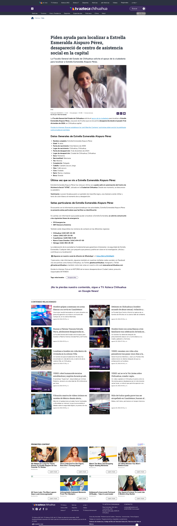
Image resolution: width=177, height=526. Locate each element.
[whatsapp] (46, 509)
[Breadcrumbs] (33, 18)
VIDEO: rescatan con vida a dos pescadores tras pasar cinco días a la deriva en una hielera (127, 352)
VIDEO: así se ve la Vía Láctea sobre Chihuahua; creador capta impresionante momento (126, 374)
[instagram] (36, 510)
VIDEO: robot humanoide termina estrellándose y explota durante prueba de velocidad (70, 374)
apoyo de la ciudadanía (100, 118)
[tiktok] (40, 510)
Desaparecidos (72, 277)
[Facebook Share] (124, 113)
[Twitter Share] (118, 113)
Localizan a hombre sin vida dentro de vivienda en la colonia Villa (69, 352)
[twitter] (33, 510)
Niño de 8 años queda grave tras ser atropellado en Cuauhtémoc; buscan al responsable (127, 397)
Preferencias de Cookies (108, 516)
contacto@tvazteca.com (131, 507)
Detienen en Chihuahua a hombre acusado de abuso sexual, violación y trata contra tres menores (127, 308)
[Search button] (144, 9)
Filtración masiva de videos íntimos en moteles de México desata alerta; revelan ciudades (70, 397)
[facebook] (43, 510)
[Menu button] (39, 8)
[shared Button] (121, 113)
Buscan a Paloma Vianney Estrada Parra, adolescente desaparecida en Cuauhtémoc (68, 330)
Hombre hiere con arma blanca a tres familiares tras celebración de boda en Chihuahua (127, 330)
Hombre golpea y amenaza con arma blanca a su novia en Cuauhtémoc (69, 308)
